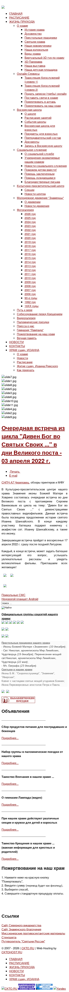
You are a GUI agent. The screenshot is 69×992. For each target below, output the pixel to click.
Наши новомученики (38, 45)
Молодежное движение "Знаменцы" (40, 198)
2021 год (30, 234)
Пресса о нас (25, 326)
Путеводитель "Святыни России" (23, 941)
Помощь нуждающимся (40, 178)
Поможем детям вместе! (41, 170)
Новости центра (35, 194)
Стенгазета (9, 937)
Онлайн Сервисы (28, 74)
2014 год (30, 262)
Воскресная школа (29, 110)
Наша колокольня (36, 49)
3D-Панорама (33, 62)
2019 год (30, 242)
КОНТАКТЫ (17, 346)
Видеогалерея (26, 318)
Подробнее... (10, 738)
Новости (22, 358)
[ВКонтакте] (6, 622)
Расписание (25, 362)
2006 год (30, 294)
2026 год (30, 214)
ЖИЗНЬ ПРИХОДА (22, 21)
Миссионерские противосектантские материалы (33, 933)
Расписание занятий (38, 118)
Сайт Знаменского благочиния (21, 929)
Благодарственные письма (42, 182)
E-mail (13, 475)
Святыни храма (35, 41)
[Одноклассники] (10, 622)
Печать (14, 471)
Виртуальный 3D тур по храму (44, 58)
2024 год (30, 222)
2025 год (30, 218)
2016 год (30, 254)
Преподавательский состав (43, 138)
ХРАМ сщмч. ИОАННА (24, 350)
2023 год (30, 226)
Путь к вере (24, 310)
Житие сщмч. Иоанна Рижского (37, 366)
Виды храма (33, 53)
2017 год (30, 250)
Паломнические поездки (33, 322)
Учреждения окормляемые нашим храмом (42, 160)
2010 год (30, 278)
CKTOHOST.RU (12, 952)
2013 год (30, 266)
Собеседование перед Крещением (39, 314)
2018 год (30, 246)
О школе (30, 114)
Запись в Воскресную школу (43, 146)
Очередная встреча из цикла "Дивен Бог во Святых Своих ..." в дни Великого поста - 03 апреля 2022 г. (33, 444)
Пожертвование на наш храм (36, 334)
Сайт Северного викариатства (21, 925)
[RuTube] (14, 622)
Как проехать (25, 370)
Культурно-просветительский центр (40, 186)
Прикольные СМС (13, 595)
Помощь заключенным (39, 174)
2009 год (30, 282)
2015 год (30, 258)
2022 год (30, 230)
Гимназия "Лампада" (30, 330)
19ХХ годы (32, 306)
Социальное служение (32, 150)
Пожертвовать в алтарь (40, 102)
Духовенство (33, 33)
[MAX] (3, 622)
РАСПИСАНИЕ (19, 17)
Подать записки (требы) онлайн (46, 94)
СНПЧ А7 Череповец (15, 482)
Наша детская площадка (41, 70)
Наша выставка (35, 66)
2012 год (30, 270)
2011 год (30, 274)
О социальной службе (39, 154)
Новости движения (37, 206)
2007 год (30, 290)
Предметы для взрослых (41, 134)
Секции (29, 190)
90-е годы (31, 298)
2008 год (30, 286)
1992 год (30, 302)
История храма (34, 29)
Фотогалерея (25, 210)
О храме (22, 25)
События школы (35, 122)
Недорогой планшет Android (20, 599)
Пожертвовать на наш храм (43, 106)
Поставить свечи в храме (41, 98)
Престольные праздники (41, 37)
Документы (32, 142)
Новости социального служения (46, 166)
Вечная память (27, 338)
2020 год (30, 238)
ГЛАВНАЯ (15, 13)
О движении (32, 202)
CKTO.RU (27, 948)
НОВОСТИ (16, 342)
